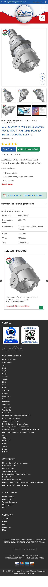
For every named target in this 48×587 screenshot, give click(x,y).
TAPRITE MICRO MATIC (10, 421)
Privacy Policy (7, 499)
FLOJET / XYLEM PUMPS (11, 418)
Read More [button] (7, 184)
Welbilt (5, 379)
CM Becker (6, 402)
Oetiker (5, 385)
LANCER (5, 452)
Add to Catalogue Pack (28, 149)
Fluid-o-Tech (7, 413)
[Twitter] (10, 348)
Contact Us (6, 527)
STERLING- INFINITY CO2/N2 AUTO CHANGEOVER (21, 429)
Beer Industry (7, 477)
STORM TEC (6, 407)
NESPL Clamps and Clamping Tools (15, 424)
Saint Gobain (7, 362)
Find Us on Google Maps (24, 549)
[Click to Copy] (31, 135)
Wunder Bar (6, 410)
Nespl (4, 374)
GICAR (4, 371)
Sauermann (6, 396)
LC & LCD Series (8, 122)
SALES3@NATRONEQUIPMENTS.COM (31, 542)
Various (34, 121)
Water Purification (9, 471)
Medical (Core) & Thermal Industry (18, 121)
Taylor (4, 446)
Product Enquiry (8, 496)
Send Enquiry (9, 149)
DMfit (4, 368)
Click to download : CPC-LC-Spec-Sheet (24, 195)
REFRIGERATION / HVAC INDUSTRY (15, 485)
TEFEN (4, 438)
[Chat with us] (11, 335)
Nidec (4, 443)
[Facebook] (4, 348)
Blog (4, 530)
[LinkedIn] (15, 348)
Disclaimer (30, 573)
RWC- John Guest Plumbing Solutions (16, 474)
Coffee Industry (8, 468)
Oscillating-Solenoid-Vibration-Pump (16, 427)
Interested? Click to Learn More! (17, 306)
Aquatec (5, 393)
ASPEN (5, 376)
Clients (4, 524)
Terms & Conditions (9, 502)
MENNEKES (6, 441)
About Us (5, 519)
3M (3, 435)
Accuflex (5, 390)
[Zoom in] (42, 76)
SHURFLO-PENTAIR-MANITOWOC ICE (16, 416)
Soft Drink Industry (9, 466)
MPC (4, 382)
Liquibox (5, 388)
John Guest (6, 404)
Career (4, 522)
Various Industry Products (11, 480)
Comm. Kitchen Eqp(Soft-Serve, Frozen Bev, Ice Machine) (23, 482)
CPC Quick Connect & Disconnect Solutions (18, 432)
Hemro (4, 449)
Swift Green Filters (9, 360)
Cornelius (5, 399)
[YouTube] (20, 348)
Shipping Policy (8, 505)
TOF (3, 365)
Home (3, 121)
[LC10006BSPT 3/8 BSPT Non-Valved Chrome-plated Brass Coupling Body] (24, 275)
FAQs (4, 508)
